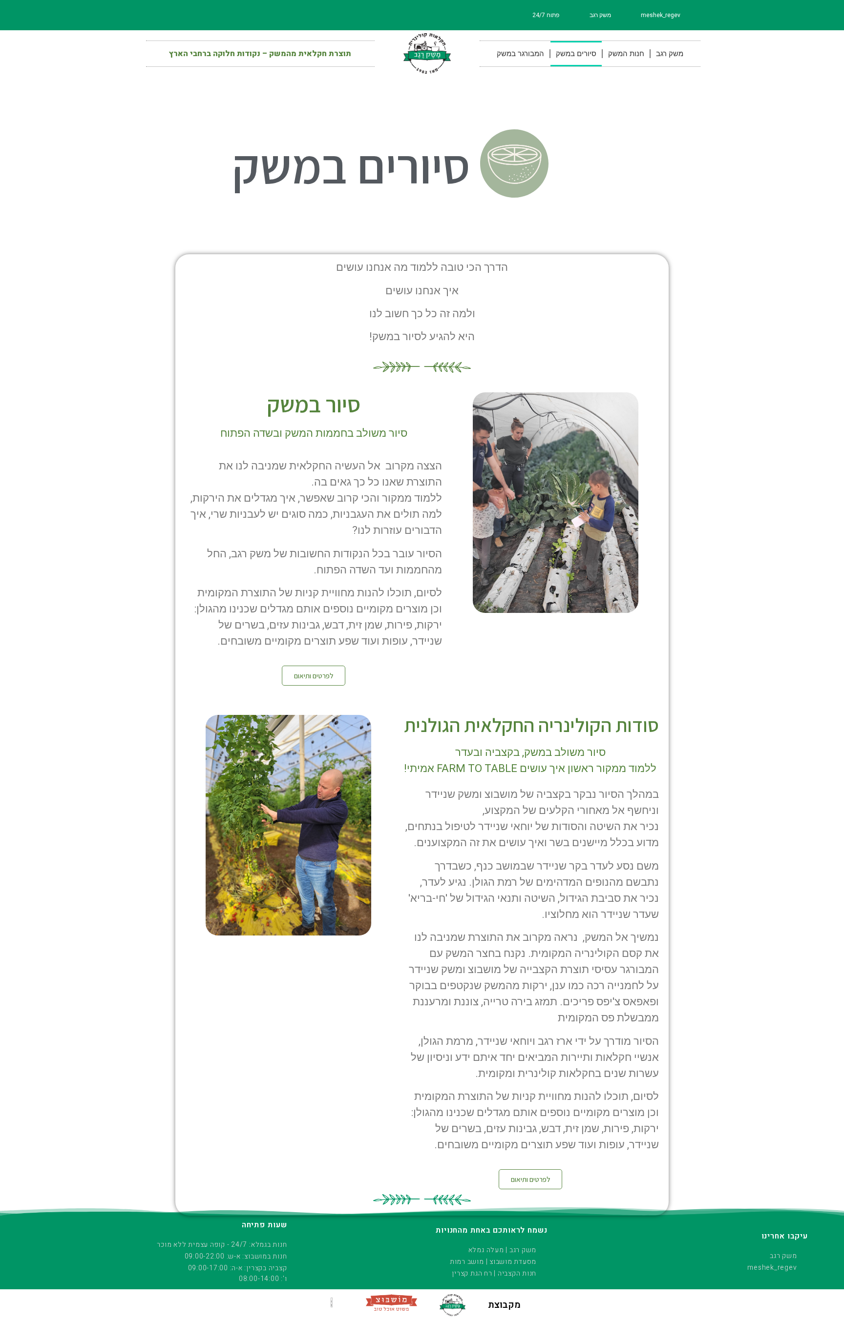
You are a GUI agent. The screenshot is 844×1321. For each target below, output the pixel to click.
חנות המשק (626, 53)
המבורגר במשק (520, 53)
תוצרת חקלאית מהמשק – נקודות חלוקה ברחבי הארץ (260, 54)
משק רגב (669, 53)
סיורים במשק (576, 53)
